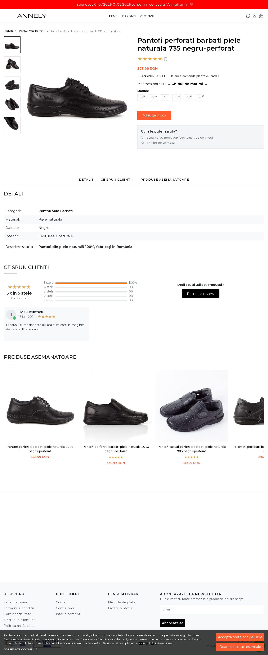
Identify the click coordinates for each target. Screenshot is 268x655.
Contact (62, 602)
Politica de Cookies (19, 626)
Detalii (86, 179)
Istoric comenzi (69, 614)
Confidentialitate (17, 614)
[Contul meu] (254, 15)
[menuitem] (12, 44)
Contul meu (65, 608)
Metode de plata (121, 602)
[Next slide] (259, 419)
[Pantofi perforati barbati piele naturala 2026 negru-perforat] (40, 406)
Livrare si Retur (120, 608)
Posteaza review (200, 294)
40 (153, 97)
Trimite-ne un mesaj (161, 142)
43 (188, 97)
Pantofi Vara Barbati (31, 31)
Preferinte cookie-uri (21, 649)
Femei (113, 16)
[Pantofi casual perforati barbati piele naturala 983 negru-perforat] (191, 406)
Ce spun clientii (117, 179)
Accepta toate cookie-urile (240, 637)
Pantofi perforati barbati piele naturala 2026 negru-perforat (40, 449)
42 (176, 97)
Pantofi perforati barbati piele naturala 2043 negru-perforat (115, 449)
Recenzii (147, 16)
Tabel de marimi (17, 602)
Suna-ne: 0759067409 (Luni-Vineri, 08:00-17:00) (180, 137)
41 (165, 97)
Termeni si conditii (19, 608)
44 (200, 97)
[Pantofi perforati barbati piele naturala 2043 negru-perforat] (116, 406)
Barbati (129, 16)
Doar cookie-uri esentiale (240, 647)
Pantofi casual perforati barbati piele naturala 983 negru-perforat (191, 449)
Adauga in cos (154, 115)
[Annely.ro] (28, 16)
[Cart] (261, 15)
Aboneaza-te (172, 623)
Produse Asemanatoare (164, 179)
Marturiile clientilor (19, 620)
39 (141, 97)
